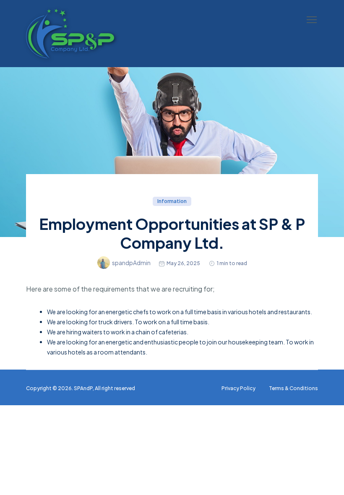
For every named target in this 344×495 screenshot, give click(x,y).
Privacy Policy (238, 388)
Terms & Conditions (293, 388)
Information (172, 201)
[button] (312, 20)
